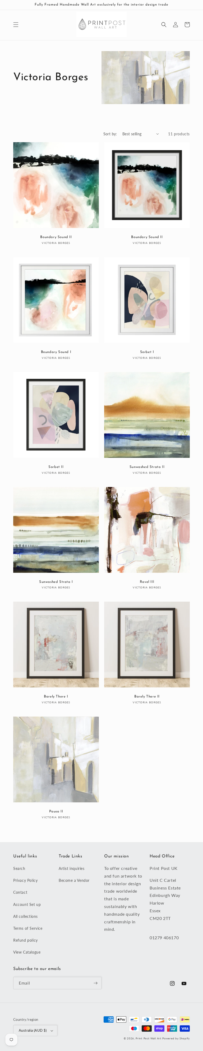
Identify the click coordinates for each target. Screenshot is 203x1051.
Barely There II (147, 696)
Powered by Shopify (176, 1038)
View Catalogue (26, 952)
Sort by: (110, 134)
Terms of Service (28, 928)
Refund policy (25, 940)
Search (19, 868)
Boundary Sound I (56, 352)
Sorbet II (55, 467)
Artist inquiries (72, 868)
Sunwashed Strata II (147, 467)
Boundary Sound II (56, 237)
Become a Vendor (74, 880)
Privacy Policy (25, 880)
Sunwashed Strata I (56, 582)
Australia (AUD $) (33, 1030)
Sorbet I (147, 352)
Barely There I (56, 696)
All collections (25, 916)
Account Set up (27, 904)
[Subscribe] (95, 983)
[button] (16, 24)
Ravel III (147, 582)
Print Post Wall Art (148, 1038)
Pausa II (56, 811)
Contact (20, 892)
